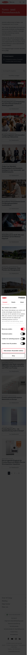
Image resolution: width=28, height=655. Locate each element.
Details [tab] (13, 302)
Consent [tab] (5, 302)
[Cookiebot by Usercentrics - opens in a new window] (19, 298)
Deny (13, 355)
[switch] (23, 334)
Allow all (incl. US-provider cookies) (13, 350)
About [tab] (22, 302)
